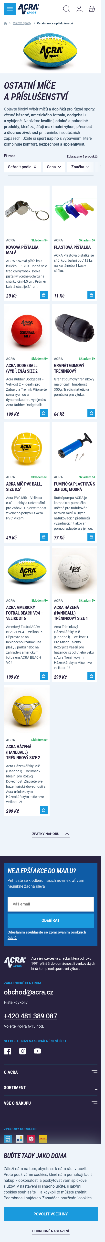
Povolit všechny (50, 1214)
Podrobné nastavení (50, 1231)
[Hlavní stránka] (28, 9)
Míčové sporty (22, 23)
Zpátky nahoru (45, 834)
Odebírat (51, 920)
